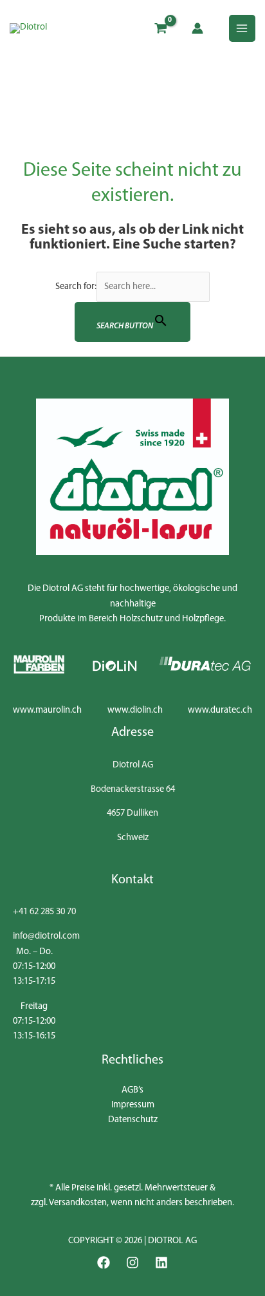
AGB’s (132, 1090)
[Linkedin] (161, 1262)
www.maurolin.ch (47, 710)
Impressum (132, 1105)
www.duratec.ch (220, 710)
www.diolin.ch (135, 710)
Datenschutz (133, 1120)
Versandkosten (78, 1203)
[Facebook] (103, 1262)
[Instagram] (132, 1262)
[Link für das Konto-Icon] (197, 28)
